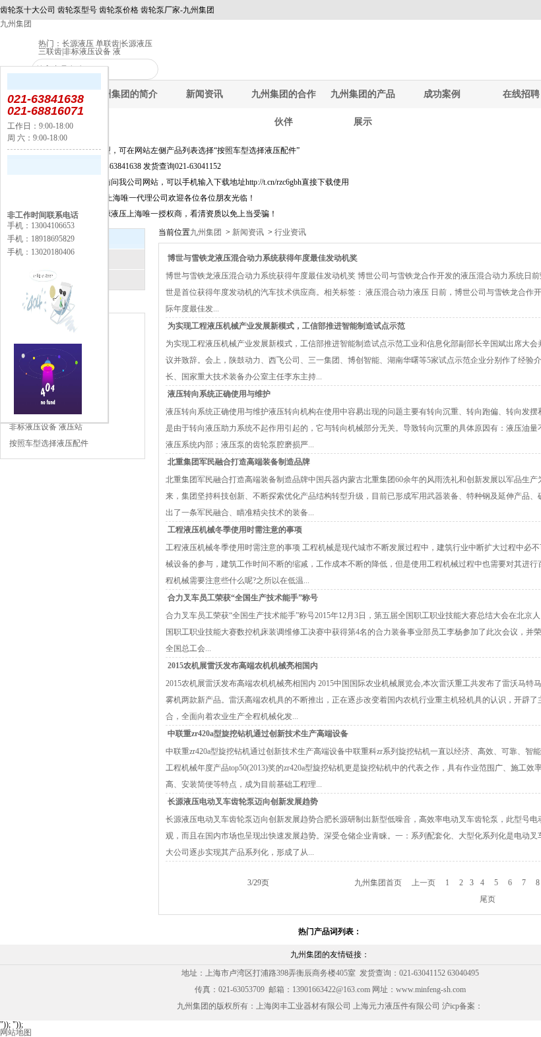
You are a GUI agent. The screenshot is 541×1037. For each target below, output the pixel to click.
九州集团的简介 (125, 94)
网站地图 (16, 1032)
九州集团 (16, 23)
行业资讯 (289, 232)
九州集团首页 (378, 882)
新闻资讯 (204, 94)
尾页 (487, 899)
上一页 (423, 882)
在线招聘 (521, 94)
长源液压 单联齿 (90, 43)
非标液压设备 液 (92, 51)
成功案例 (442, 94)
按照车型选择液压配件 (48, 443)
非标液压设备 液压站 (45, 426)
